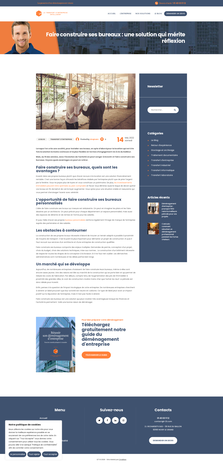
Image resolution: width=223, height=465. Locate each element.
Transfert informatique (162, 170)
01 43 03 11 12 (163, 418)
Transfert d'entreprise (61, 139)
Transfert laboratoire (162, 175)
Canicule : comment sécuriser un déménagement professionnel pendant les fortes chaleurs (170, 232)
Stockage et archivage (162, 150)
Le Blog (41, 139)
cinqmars (94, 139)
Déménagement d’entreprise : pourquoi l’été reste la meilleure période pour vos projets (169, 210)
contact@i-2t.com (163, 421)
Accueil (43, 418)
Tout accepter (50, 454)
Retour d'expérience (161, 145)
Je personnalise (17, 454)
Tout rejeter (34, 454)
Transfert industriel (160, 165)
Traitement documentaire (164, 155)
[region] (33, 440)
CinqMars (122, 459)
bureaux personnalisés (75, 220)
